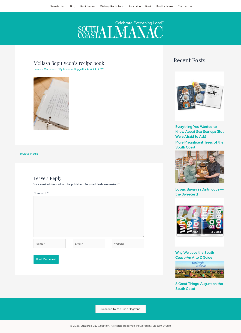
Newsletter (57, 6)
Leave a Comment (45, 69)
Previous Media (26, 153)
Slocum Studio (162, 325)
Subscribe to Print (139, 6)
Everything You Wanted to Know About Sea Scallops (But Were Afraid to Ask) (199, 132)
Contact (183, 6)
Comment (41, 193)
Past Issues (87, 6)
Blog (72, 6)
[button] (191, 6)
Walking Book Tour (111, 6)
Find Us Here (164, 6)
